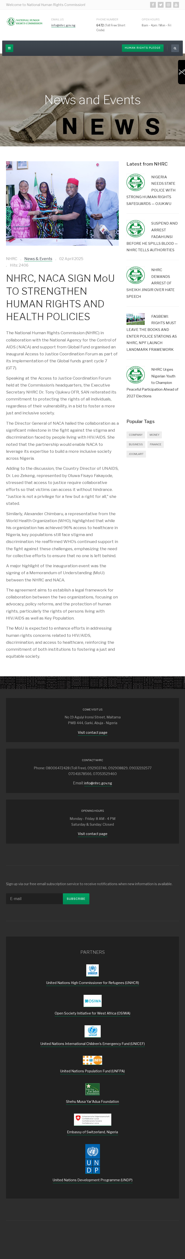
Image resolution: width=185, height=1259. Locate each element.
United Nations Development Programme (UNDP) (92, 1180)
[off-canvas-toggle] (9, 48)
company (136, 434)
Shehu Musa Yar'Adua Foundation (92, 1101)
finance (155, 444)
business (136, 444)
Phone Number (107, 19)
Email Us (57, 19)
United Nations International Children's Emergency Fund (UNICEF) (92, 1044)
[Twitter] (161, 5)
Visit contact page (92, 732)
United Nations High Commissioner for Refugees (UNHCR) (92, 983)
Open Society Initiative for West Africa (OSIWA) (92, 1013)
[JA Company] (25, 21)
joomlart (136, 454)
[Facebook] (153, 5)
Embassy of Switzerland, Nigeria (92, 1132)
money (154, 434)
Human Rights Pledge (143, 47)
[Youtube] (176, 5)
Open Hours (151, 19)
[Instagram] (168, 5)
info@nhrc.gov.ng (63, 25)
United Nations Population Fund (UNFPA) (92, 1071)
